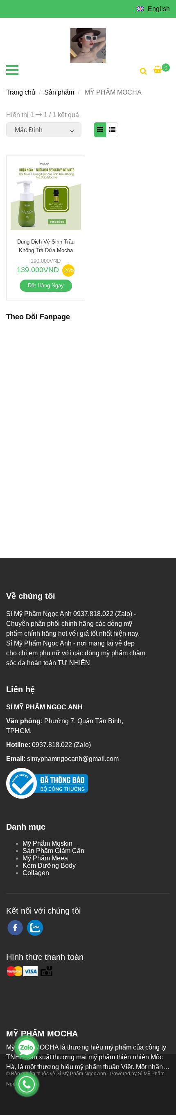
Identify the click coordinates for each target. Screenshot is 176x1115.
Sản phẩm (59, 92)
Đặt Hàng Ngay (46, 285)
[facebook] (15, 928)
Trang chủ (20, 92)
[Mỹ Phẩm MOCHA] (87, 45)
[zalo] (35, 928)
